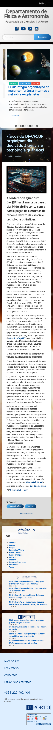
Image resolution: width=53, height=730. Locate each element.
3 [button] (21, 126)
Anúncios (12, 543)
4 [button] (23, 126)
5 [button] (25, 126)
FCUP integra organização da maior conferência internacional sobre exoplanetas (25, 90)
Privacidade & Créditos (17, 682)
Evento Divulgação (16, 555)
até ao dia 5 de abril (34, 482)
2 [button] (18, 126)
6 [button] (28, 126)
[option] (26, 85)
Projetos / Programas (17, 562)
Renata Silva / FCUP (19, 490)
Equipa (12, 547)
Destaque (9, 83)
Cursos (12, 545)
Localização (11, 668)
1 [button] (16, 126)
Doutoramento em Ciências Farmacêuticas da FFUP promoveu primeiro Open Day (26, 641)
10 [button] (37, 126)
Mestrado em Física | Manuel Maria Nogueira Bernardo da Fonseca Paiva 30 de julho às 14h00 (28, 603)
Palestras (30, 506)
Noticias (31, 83)
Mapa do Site (11, 661)
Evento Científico (15, 506)
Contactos (10, 675)
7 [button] (30, 126)
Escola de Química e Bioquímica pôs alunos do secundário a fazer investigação (27, 635)
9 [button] (34, 126)
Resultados (13, 564)
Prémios (12, 560)
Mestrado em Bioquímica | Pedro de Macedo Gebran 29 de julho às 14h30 (26, 596)
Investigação (21, 83)
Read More (11, 115)
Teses (11, 567)
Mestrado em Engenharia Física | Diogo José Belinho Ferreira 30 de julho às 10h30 (26, 582)
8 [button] (32, 126)
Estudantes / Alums (16, 550)
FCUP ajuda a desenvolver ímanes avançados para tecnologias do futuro (26, 621)
